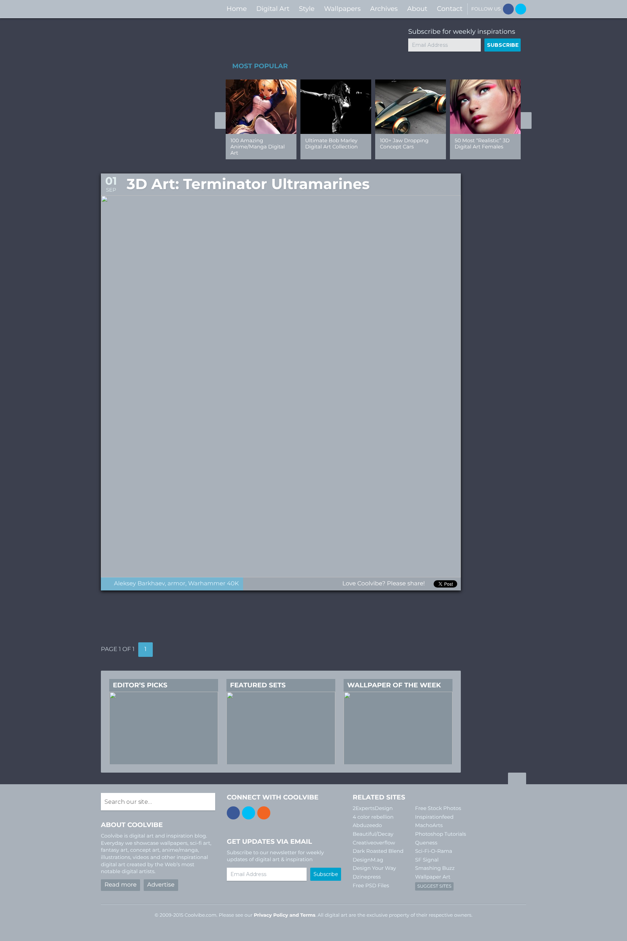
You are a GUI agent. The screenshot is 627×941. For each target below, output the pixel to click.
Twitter (520, 9)
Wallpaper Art (432, 877)
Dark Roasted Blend (378, 851)
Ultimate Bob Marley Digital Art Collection (331, 143)
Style (307, 9)
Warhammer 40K (213, 583)
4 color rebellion (373, 817)
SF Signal (427, 859)
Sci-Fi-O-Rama (433, 851)
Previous (220, 120)
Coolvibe (139, 9)
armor (176, 583)
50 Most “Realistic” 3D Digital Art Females (482, 143)
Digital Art (273, 9)
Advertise (161, 884)
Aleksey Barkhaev (139, 583)
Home (236, 9)
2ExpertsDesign (373, 808)
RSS (263, 812)
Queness (426, 842)
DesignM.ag (368, 859)
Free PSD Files (371, 885)
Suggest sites (434, 886)
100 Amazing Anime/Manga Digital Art (257, 146)
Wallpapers (342, 9)
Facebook (508, 9)
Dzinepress (367, 877)
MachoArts (429, 825)
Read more (120, 884)
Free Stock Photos (438, 808)
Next (526, 120)
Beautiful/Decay (373, 834)
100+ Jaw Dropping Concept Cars (404, 143)
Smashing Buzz (435, 868)
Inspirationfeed (434, 817)
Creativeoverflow (374, 842)
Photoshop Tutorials (440, 834)
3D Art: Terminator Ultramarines (248, 184)
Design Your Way (374, 868)
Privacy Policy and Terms (284, 915)
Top (517, 779)
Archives (384, 9)
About (417, 9)
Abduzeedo (367, 825)
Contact (450, 9)
